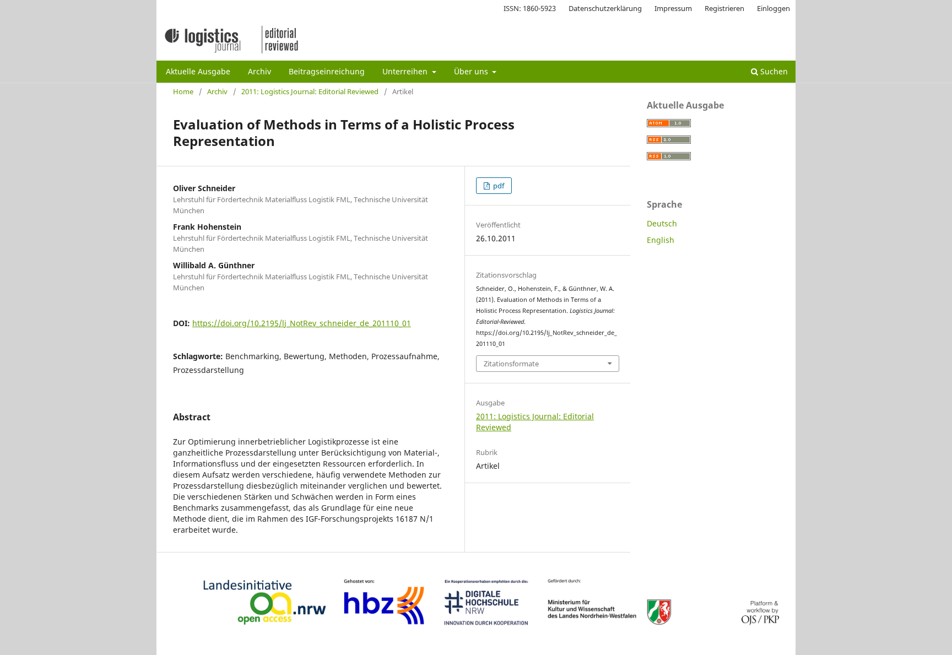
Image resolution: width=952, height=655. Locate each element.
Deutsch (662, 223)
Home (183, 91)
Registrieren (724, 8)
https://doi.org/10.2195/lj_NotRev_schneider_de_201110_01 (301, 323)
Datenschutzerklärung (605, 8)
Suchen (773, 71)
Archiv (259, 71)
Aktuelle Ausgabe (198, 71)
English (660, 240)
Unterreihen (406, 71)
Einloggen (773, 8)
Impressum (673, 8)
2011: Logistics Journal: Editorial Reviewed (309, 91)
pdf (497, 186)
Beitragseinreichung (327, 71)
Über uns (472, 71)
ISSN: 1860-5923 (530, 8)
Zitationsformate (511, 364)
